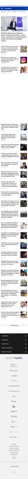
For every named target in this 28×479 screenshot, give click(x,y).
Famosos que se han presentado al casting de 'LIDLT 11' (14, 5)
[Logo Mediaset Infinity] (14, 365)
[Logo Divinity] (14, 381)
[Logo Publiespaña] (14, 432)
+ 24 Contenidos (14, 325)
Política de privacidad (14, 448)
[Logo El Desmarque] (14, 385)
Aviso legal (14, 444)
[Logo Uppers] (14, 411)
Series (8, 11)
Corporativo (5, 344)
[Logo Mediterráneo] (14, 437)
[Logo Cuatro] (14, 376)
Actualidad (8, 8)
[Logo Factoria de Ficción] (14, 391)
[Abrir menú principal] (26, 8)
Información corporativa (14, 446)
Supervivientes (22, 11)
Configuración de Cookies (14, 450)
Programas (4, 340)
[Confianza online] (14, 473)
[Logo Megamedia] (15, 466)
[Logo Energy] (14, 401)
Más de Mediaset (6, 352)
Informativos (14, 11)
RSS (14, 456)
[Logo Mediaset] (14, 359)
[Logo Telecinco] (14, 370)
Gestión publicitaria (14, 454)
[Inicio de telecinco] (2, 8)
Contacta (14, 458)
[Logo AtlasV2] (14, 427)
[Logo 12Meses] (14, 422)
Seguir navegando (6, 348)
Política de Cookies (14, 452)
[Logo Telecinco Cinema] (14, 416)
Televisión (3, 11)
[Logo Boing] (14, 396)
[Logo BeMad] (14, 406)
